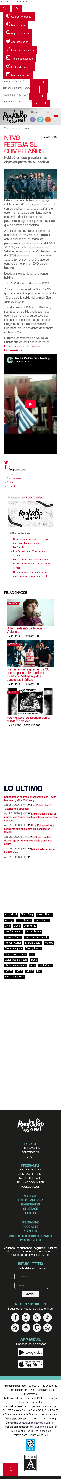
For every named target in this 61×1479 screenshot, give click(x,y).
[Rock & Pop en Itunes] (31, 1364)
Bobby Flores (42, 920)
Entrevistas (30, 926)
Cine (7, 926)
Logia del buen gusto (36, 937)
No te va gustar (14, 478)
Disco (17, 926)
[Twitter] (6, 463)
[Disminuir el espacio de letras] (36, 103)
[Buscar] (48, 111)
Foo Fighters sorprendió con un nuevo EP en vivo (29, 719)
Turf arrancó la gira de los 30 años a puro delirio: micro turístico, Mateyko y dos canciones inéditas (28, 675)
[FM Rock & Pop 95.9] (13, 117)
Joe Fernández (13, 931)
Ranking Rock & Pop (30, 1182)
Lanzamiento (13, 486)
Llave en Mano (13, 937)
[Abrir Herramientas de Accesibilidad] (10, 1469)
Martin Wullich (13, 943)
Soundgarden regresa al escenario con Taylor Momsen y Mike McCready (31, 543)
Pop (32, 954)
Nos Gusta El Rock (15, 954)
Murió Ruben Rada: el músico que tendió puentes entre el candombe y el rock (31, 564)
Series (8, 971)
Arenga (9, 920)
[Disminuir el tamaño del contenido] (34, 82)
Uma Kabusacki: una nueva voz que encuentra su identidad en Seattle (29, 829)
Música (49, 943)
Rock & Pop (45, 965)
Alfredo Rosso (44, 914)
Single (29, 971)
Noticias (12, 603)
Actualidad (11, 914)
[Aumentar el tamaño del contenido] (43, 82)
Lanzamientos (33, 931)
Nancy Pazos (33, 948)
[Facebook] (5, 468)
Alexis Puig (27, 914)
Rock (32, 965)
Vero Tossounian (14, 977)
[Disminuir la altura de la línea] (33, 96)
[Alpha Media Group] (30, 1463)
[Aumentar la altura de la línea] (42, 96)
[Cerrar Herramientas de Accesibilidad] (17, 8)
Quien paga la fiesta (30, 1174)
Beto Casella (24, 920)
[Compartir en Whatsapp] (8, 468)
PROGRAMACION (30, 1148)
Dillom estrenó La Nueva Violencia (24, 630)
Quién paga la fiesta (16, 960)
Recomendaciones (15, 965)
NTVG (9, 474)
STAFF (30, 1157)
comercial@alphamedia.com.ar (36, 1423)
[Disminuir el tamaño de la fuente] (34, 89)
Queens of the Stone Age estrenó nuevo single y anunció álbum (28, 841)
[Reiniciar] (5, 8)
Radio (34, 960)
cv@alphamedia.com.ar (43, 1427)
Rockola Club (30, 1187)
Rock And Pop (34, 497)
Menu (56, 117)
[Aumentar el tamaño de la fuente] (44, 89)
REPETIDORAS (30, 1152)
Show (19, 971)
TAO (39, 971)
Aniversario (12, 482)
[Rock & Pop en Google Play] (31, 1352)
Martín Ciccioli (33, 943)
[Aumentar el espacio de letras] (45, 103)
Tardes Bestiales (30, 1178)
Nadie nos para (13, 948)
